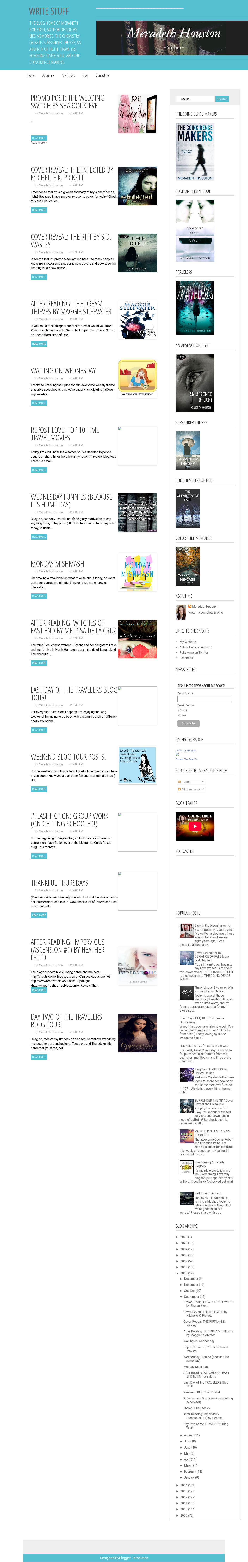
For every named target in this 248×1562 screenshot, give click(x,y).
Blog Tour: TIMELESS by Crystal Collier (211, 1071)
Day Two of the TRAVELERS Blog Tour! (66, 1020)
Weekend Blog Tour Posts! (68, 756)
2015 (184, 1273)
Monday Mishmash (57, 563)
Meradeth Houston (51, 113)
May (187, 1453)
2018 (184, 1255)
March (188, 1465)
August (189, 1435)
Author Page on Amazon (196, 647)
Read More (39, 138)
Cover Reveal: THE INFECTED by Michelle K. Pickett (72, 173)
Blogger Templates (133, 1558)
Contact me (102, 75)
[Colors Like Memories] (177, 754)
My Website (188, 642)
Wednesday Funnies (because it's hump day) (71, 500)
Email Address (186, 693)
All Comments (190, 789)
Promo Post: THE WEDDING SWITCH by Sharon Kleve (67, 101)
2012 (184, 1497)
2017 (184, 1261)
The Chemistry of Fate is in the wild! (205, 1046)
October (190, 1291)
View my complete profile (205, 612)
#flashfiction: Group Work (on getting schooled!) (69, 819)
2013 (184, 1491)
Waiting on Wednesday (63, 370)
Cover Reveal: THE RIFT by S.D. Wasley (71, 240)
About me (48, 75)
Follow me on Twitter (194, 652)
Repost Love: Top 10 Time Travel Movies (65, 433)
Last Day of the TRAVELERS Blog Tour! (74, 693)
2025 (184, 1237)
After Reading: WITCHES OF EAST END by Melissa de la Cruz (73, 626)
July (187, 1441)
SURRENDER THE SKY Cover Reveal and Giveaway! (214, 1102)
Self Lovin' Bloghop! (208, 1193)
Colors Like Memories (186, 750)
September (192, 1297)
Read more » (39, 142)
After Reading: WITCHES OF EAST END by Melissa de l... (206, 1374)
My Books (68, 75)
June (187, 1447)
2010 (184, 1509)
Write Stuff (49, 10)
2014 (184, 1485)
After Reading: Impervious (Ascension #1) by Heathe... (203, 1416)
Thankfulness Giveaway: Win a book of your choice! (214, 989)
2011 (184, 1503)
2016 (184, 1267)
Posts (185, 782)
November (191, 1285)
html (184, 710)
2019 (184, 1249)
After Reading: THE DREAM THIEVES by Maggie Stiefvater (71, 307)
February (190, 1471)
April (187, 1459)
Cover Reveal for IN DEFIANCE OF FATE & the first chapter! (212, 956)
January (189, 1477)
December (191, 1279)
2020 (184, 1243)
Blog (85, 75)
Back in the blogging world (212, 925)
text (184, 715)
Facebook (186, 658)
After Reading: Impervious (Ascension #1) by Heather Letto (68, 949)
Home (31, 75)
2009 (184, 1515)
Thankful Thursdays (59, 882)
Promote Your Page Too (187, 759)
